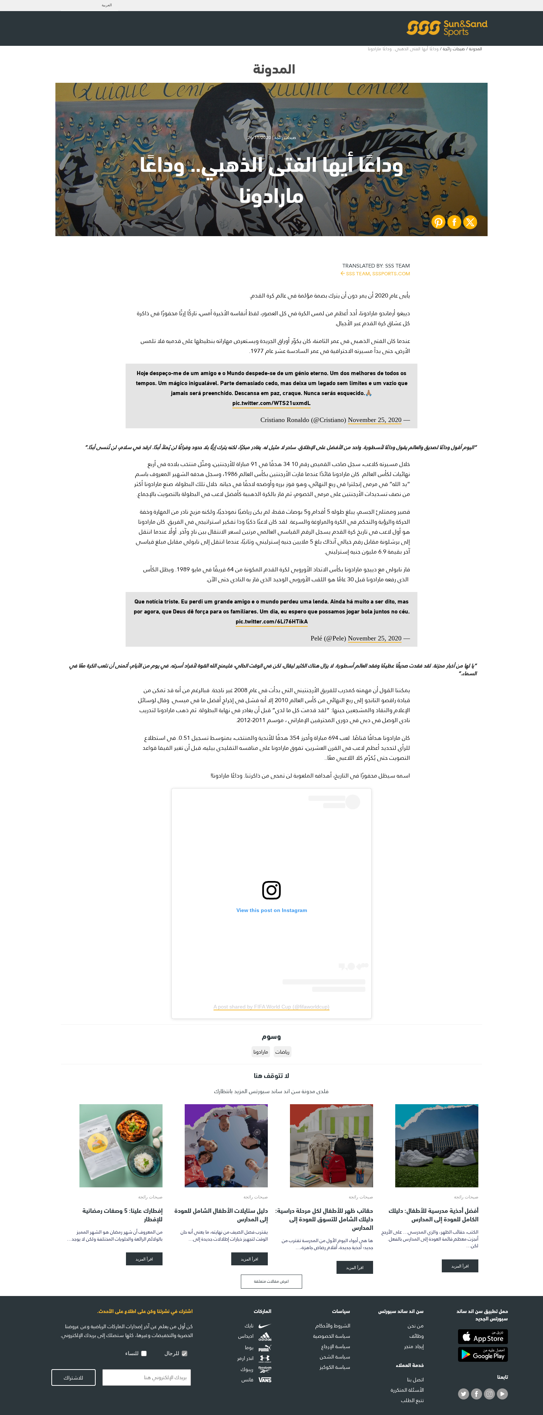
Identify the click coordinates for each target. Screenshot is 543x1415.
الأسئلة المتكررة (407, 1390)
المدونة (475, 49)
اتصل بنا (415, 1379)
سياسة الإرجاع (335, 1346)
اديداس (246, 1336)
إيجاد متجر (414, 1346)
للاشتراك (73, 1377)
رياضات (283, 1052)
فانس (248, 1379)
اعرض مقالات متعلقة (271, 1281)
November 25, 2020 (375, 420)
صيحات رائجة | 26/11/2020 (271, 137)
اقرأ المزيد (460, 1266)
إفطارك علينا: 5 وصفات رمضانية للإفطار (122, 1214)
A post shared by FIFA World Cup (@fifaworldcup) (271, 1007)
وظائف (417, 1336)
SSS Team (376, 269)
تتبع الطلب (412, 1400)
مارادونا (260, 1052)
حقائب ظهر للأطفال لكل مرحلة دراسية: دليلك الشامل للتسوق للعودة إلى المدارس (324, 1218)
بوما (250, 1347)
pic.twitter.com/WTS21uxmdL (271, 402)
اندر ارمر (246, 1358)
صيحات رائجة (454, 49)
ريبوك (248, 1369)
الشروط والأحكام (332, 1325)
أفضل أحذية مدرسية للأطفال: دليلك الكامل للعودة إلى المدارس (433, 1214)
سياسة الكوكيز (335, 1367)
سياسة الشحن (335, 1356)
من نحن (416, 1325)
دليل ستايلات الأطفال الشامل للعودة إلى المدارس (221, 1214)
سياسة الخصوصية (331, 1336)
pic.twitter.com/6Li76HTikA (272, 620)
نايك (250, 1325)
